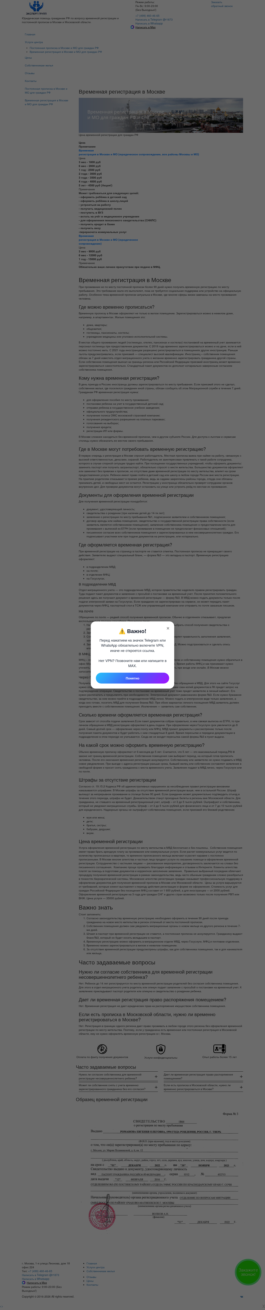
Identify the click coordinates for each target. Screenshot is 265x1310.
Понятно (132, 678)
